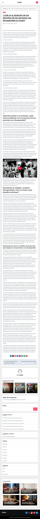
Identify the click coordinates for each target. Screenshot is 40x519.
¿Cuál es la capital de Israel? (20, 387)
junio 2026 (5, 449)
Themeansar (28, 517)
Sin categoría (5, 474)
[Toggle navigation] (2, 2)
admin (7, 23)
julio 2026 (4, 446)
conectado (13, 399)
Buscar (4, 405)
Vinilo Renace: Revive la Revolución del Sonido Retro (13, 426)
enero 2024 (5, 460)
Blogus (22, 517)
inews (20, 2)
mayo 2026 (5, 452)
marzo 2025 (5, 455)
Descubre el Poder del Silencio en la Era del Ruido (12, 417)
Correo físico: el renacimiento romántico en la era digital (13, 423)
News (4, 471)
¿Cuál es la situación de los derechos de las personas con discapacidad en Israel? (17, 18)
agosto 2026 (5, 444)
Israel (4, 12)
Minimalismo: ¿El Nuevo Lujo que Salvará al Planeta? (13, 420)
